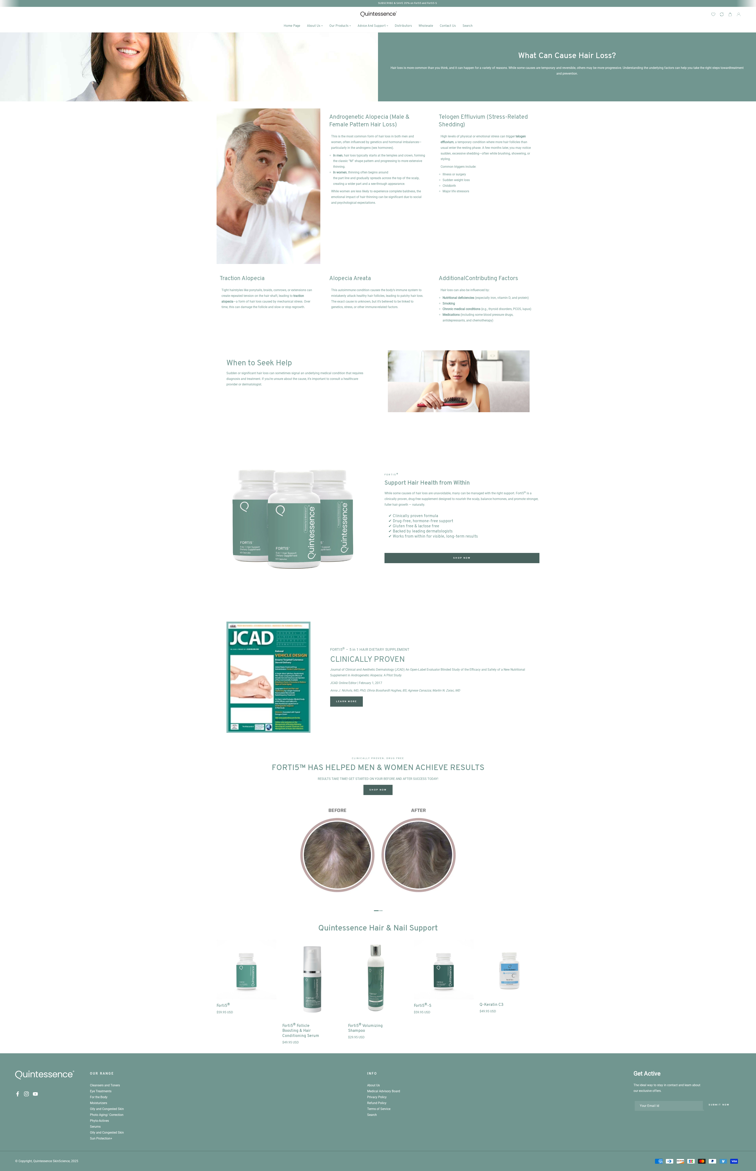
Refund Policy (376, 1103)
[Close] (749, 1145)
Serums (95, 1126)
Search (372, 1115)
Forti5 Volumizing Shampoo (365, 1028)
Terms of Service (378, 1109)
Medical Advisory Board (383, 1091)
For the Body (98, 1097)
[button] (730, 14)
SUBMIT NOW (719, 1104)
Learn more (346, 701)
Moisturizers (98, 1103)
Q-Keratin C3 (491, 1004)
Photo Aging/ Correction (106, 1115)
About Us (373, 1085)
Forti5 (223, 1005)
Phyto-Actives (99, 1121)
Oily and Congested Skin (107, 1109)
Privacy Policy (377, 1097)
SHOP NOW (462, 558)
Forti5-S (422, 1005)
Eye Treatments (100, 1091)
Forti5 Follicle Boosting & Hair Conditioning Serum (300, 1030)
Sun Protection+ (101, 1138)
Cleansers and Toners (105, 1085)
